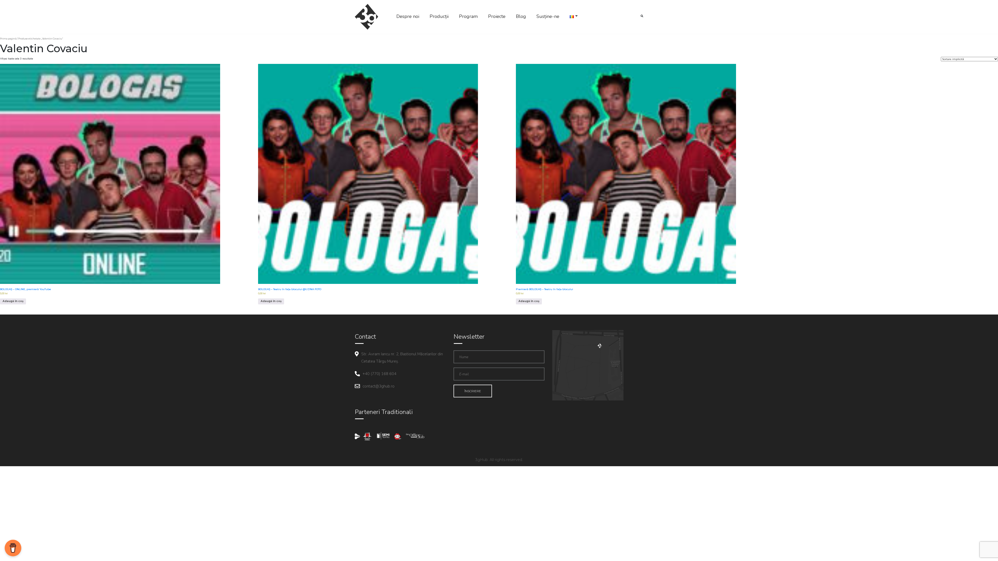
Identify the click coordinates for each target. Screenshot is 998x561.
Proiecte (496, 16)
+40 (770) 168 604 (379, 373)
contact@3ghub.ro (379, 386)
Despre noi (407, 16)
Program (468, 16)
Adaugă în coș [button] (13, 301)
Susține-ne (547, 16)
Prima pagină (8, 38)
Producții (439, 16)
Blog (521, 16)
